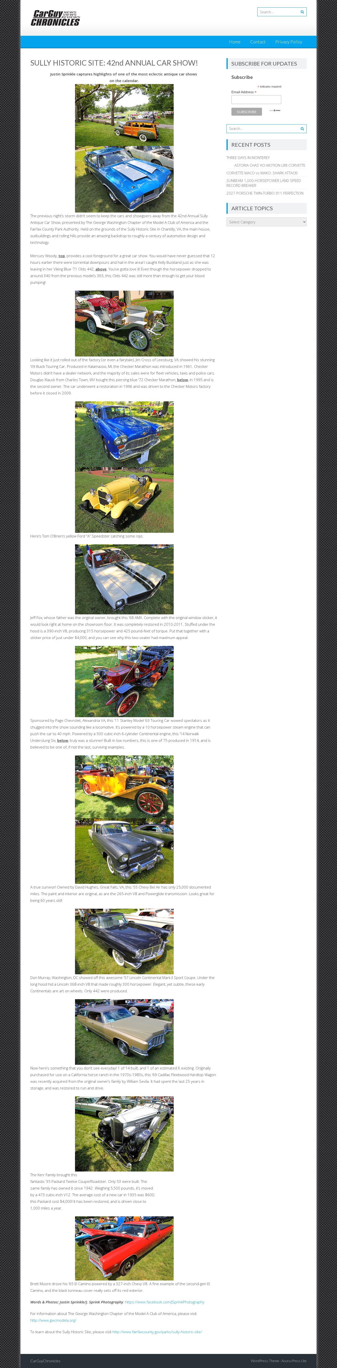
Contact (258, 41)
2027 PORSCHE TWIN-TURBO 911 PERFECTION (264, 193)
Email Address (244, 92)
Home (235, 41)
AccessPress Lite (294, 1361)
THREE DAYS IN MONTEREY (248, 157)
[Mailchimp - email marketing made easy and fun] (275, 110)
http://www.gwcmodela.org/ (53, 1320)
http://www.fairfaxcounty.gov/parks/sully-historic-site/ (157, 1331)
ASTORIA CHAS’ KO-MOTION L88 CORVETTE (265, 165)
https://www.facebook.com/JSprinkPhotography (164, 1301)
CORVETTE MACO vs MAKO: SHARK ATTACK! (262, 172)
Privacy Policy (288, 41)
